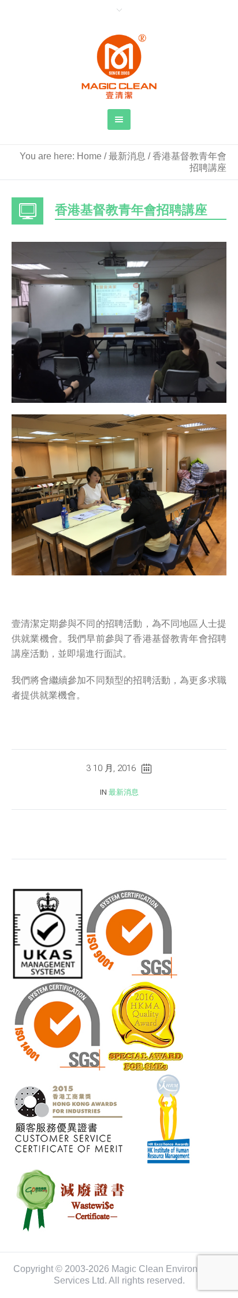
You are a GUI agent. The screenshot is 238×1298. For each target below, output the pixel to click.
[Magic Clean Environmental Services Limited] (119, 66)
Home (89, 156)
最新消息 (127, 156)
